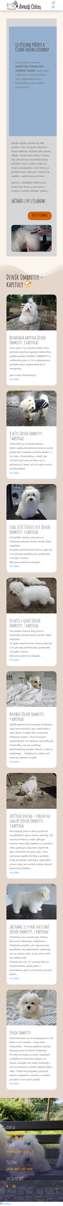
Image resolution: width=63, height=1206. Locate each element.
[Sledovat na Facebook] (7, 1186)
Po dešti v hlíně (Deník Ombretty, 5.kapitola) (25, 623)
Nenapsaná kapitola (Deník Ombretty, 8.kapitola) (28, 340)
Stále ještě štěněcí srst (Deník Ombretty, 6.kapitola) (30, 529)
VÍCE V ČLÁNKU (39, 215)
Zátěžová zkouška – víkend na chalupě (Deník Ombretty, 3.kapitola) (30, 821)
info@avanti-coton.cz (19, 1151)
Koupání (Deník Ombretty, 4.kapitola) (27, 716)
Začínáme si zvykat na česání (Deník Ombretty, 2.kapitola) (29, 929)
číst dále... (15, 379)
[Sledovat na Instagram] (14, 1186)
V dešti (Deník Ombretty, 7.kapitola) (26, 435)
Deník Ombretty (20, 1033)
